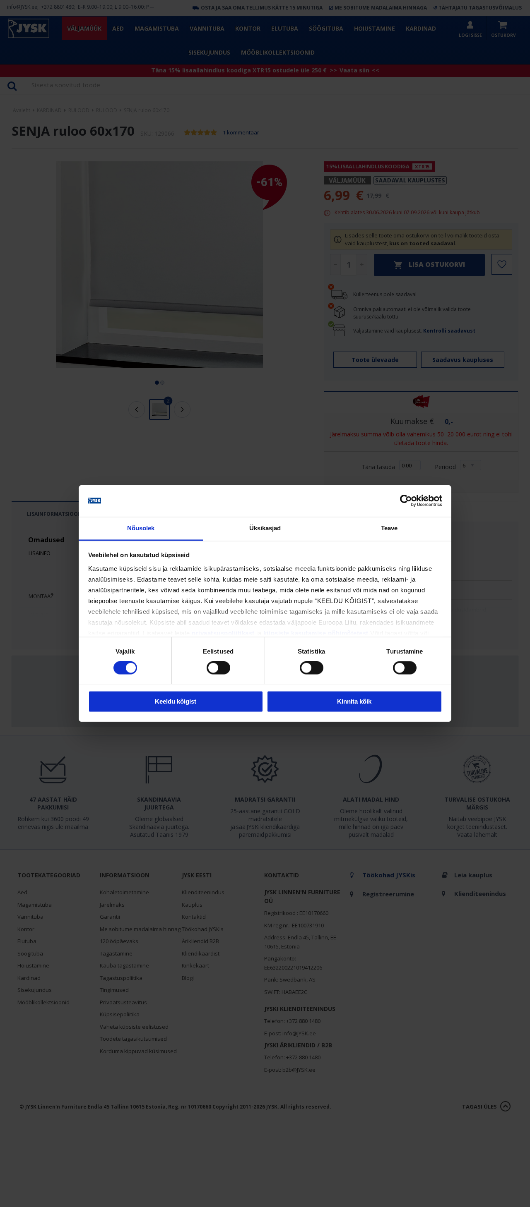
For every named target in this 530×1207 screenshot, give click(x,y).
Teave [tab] (389, 528)
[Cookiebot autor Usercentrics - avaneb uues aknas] (406, 501)
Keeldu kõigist (175, 701)
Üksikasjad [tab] (265, 528)
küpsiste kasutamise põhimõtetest (316, 633)
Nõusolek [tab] (141, 528)
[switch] (218, 668)
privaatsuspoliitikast (223, 633)
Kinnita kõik (354, 701)
